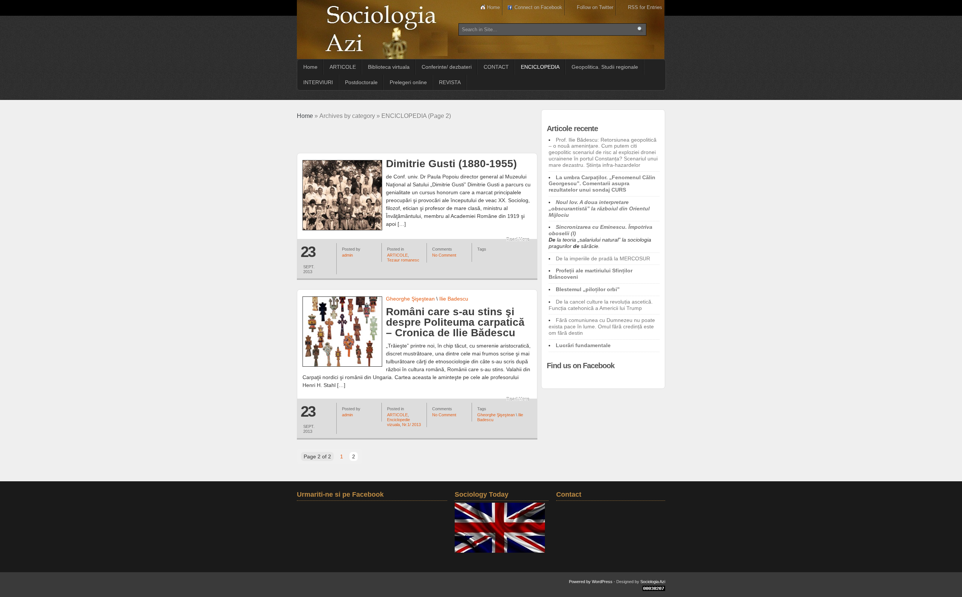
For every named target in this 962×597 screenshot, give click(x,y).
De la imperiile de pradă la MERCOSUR (603, 258)
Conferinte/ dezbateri (447, 67)
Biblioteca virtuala (389, 67)
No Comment (444, 255)
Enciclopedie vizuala (398, 422)
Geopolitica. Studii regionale (605, 67)
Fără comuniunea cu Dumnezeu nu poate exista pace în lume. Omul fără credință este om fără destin (602, 326)
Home (493, 7)
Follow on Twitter (595, 7)
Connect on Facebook (538, 7)
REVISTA (450, 82)
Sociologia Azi (652, 581)
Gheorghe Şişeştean (410, 299)
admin (347, 255)
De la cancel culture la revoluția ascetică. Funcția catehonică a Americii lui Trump (601, 305)
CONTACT (496, 67)
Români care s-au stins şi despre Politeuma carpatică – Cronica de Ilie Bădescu (455, 322)
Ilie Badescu (453, 299)
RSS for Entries (645, 7)
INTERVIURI (318, 82)
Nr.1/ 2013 (411, 424)
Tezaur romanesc (403, 260)
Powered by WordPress (591, 581)
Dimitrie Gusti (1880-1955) (451, 163)
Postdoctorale (361, 82)
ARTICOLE (343, 67)
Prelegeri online (408, 82)
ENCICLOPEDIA (540, 67)
